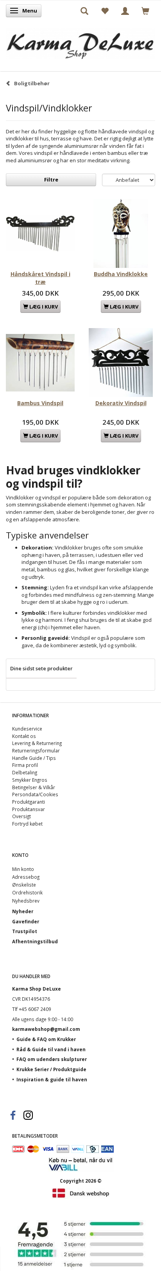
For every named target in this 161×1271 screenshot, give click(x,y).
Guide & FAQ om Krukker (46, 1039)
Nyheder (22, 911)
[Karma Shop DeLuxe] (80, 41)
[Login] (125, 10)
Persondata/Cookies (35, 794)
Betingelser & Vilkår (33, 787)
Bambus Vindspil (40, 403)
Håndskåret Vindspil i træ (40, 277)
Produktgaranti (28, 802)
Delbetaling (24, 772)
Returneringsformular (36, 750)
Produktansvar (28, 809)
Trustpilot (24, 931)
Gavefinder (25, 921)
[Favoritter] (104, 10)
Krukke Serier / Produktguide (51, 1069)
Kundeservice (27, 728)
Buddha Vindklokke (121, 274)
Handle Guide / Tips (34, 758)
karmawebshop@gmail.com (46, 1029)
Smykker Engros (29, 780)
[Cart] (145, 10)
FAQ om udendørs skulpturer (51, 1059)
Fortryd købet (27, 823)
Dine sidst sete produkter (41, 668)
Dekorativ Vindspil (121, 403)
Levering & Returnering (37, 743)
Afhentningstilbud (35, 941)
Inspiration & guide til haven (51, 1079)
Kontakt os (24, 736)
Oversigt (21, 816)
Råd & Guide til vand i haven (51, 1049)
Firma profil (25, 765)
